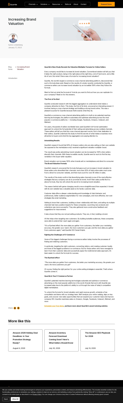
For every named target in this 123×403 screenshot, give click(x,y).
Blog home (10, 68)
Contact (83, 4)
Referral (68, 4)
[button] (33, 4)
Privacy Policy (37, 394)
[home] (12, 4)
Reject (6, 399)
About (76, 4)
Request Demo (106, 4)
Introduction (12, 78)
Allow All (15, 399)
